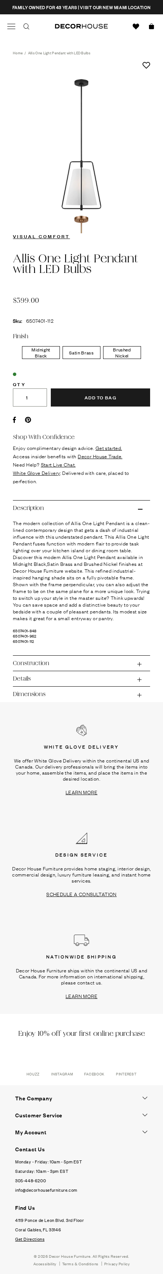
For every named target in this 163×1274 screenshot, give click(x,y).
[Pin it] (28, 419)
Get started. (109, 447)
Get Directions (29, 1238)
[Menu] (11, 26)
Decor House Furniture (70, 1256)
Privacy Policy (117, 1263)
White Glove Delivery (36, 472)
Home (18, 52)
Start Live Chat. (58, 464)
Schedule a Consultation (81, 894)
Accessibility (44, 1263)
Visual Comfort (41, 236)
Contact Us (30, 1149)
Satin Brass (81, 352)
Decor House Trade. (100, 456)
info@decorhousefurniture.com (46, 1189)
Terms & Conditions (80, 1263)
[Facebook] (14, 419)
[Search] (26, 26)
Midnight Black (40, 352)
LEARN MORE (81, 792)
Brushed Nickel (122, 352)
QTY (19, 384)
